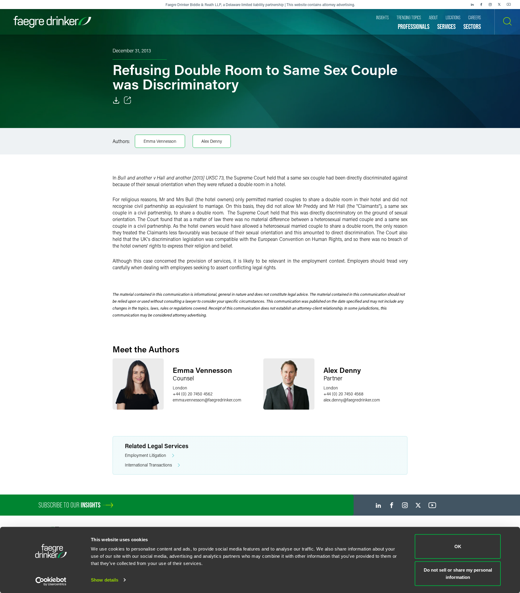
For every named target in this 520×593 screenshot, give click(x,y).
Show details (104, 579)
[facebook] (481, 4)
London (180, 388)
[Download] (116, 100)
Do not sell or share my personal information (458, 573)
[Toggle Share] (127, 100)
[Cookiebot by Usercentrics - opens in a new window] (51, 581)
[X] (499, 4)
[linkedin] (472, 4)
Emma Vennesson (160, 141)
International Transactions (148, 465)
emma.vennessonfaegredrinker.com (207, 400)
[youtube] (509, 4)
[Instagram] (490, 4)
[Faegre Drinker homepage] (52, 22)
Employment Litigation (145, 455)
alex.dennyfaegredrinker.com (351, 400)
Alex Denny (211, 141)
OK (457, 546)
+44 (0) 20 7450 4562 (192, 394)
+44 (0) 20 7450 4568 (343, 394)
